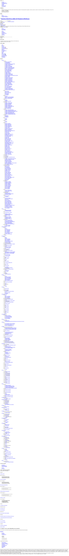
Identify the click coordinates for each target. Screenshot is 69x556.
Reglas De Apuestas (4, 466)
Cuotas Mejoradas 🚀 (4, 48)
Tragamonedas (4, 6)
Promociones (3, 32)
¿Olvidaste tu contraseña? (11, 21)
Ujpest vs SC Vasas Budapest (3, 479)
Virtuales (3, 4)
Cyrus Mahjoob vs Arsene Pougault (3, 505)
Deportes (1, 531)
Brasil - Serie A (4, 53)
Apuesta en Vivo (4, 534)
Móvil (2, 547)
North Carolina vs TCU (2, 508)
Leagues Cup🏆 (4, 47)
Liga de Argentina (4, 50)
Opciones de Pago (4, 33)
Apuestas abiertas (2, 25)
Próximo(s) (3, 468)
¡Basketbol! (3, 533)
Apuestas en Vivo (4, 2)
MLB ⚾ (3, 45)
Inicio (2, 31)
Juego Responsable (4, 545)
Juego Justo (3, 544)
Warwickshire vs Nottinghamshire (3, 525)
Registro (4, 22)
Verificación (3, 34)
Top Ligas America (4, 55)
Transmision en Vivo (4, 3)
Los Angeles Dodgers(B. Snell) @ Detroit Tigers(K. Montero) (6, 517)
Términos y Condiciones (5, 16)
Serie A (3, 49)
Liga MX (3, 51)
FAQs (2, 15)
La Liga (3, 46)
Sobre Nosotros (4, 542)
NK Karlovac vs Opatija (2, 497)
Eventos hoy (3, 56)
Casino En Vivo (4, 5)
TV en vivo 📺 (4, 54)
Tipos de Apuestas (4, 465)
